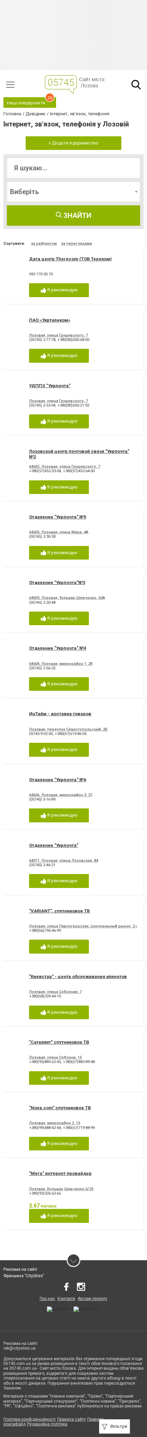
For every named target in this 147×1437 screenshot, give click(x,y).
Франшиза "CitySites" (23, 1275)
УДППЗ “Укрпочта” (49, 385)
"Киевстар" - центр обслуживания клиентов (78, 976)
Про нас (47, 1298)
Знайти (76, 215)
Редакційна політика (47, 1424)
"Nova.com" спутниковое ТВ (60, 1107)
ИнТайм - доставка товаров (60, 713)
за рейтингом (44, 243)
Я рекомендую (62, 289)
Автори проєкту (92, 1298)
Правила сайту (71, 1419)
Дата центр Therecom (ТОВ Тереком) (70, 258)
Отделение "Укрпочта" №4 (57, 648)
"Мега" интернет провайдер (60, 1173)
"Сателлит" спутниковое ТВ (59, 1042)
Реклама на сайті (20, 1269)
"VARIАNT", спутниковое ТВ (59, 910)
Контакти (66, 1298)
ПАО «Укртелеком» (49, 320)
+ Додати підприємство (73, 143)
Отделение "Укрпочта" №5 (57, 516)
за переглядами (76, 243)
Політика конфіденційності (29, 1419)
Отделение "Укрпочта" (53, 845)
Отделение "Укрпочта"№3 (57, 582)
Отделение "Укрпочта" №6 (57, 779)
